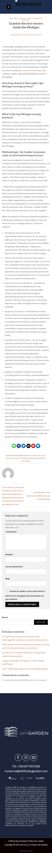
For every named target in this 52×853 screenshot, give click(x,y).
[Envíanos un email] (33, 757)
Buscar (5, 617)
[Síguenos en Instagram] (25, 757)
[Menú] (9, 7)
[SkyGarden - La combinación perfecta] (28, 7)
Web (7, 579)
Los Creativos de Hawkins (37, 845)
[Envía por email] (28, 446)
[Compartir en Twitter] (23, 446)
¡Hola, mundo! (40, 680)
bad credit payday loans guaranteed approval (26, 19)
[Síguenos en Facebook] (18, 757)
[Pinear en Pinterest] (33, 446)
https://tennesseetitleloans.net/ (31, 70)
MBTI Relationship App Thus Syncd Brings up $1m (25, 668)
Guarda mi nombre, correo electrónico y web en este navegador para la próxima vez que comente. (25, 595)
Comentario (11, 532)
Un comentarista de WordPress (16, 680)
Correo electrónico (14, 566)
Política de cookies (36, 841)
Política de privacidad (17, 841)
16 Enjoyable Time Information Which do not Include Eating (38, 495)
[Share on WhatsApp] (14, 446)
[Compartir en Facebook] (19, 446)
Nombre (9, 554)
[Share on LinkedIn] (38, 446)
